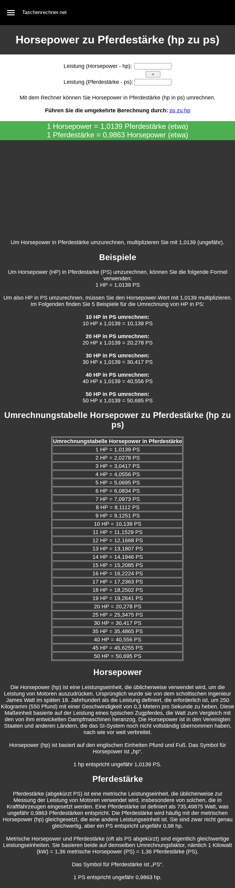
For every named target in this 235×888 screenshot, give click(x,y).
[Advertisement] (117, 186)
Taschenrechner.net (44, 12)
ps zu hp (180, 110)
